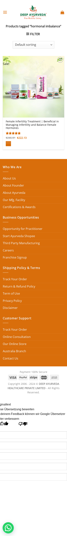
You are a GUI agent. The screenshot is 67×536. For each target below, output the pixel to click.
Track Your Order (15, 279)
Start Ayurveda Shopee (19, 236)
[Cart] (62, 12)
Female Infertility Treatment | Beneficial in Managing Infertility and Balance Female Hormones (32, 125)
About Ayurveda (14, 193)
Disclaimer (10, 308)
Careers (8, 250)
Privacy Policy (12, 301)
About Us (9, 178)
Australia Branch (14, 351)
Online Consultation (17, 337)
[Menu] (5, 12)
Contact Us (10, 358)
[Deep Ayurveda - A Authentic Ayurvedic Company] (33, 12)
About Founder (13, 185)
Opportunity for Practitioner (22, 229)
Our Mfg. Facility (14, 200)
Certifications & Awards (19, 207)
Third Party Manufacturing (21, 243)
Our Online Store (14, 344)
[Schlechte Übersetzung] (23, 425)
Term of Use (11, 293)
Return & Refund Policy (19, 286)
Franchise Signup (15, 257)
